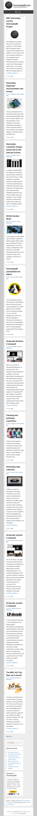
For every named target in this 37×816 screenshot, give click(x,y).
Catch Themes (23, 813)
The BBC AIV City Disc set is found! (14, 674)
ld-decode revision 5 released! (14, 536)
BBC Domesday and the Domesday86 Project (13, 22)
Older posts (8, 736)
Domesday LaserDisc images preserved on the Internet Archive (14, 148)
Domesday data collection (13, 468)
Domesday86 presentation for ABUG (13, 271)
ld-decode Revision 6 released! (14, 342)
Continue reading (12, 73)
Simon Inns (9, 156)
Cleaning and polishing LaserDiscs (12, 418)
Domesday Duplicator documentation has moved (14, 87)
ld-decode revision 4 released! (14, 604)
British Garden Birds (13, 761)
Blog (12, 76)
